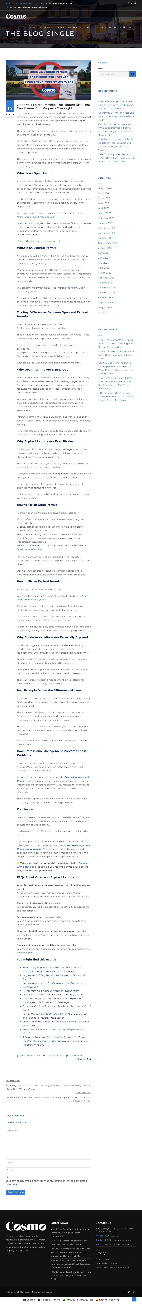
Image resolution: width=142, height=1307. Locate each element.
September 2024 (107, 302)
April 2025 (103, 267)
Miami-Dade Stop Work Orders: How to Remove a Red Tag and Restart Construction (115, 105)
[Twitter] (90, 1059)
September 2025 (107, 243)
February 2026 (106, 218)
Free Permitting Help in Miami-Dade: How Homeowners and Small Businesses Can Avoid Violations (70, 1264)
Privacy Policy (102, 1259)
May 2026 (103, 203)
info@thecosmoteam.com (118, 1240)
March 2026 (104, 213)
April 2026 (103, 208)
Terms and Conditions (106, 1263)
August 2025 (105, 248)
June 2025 (104, 258)
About (34, 27)
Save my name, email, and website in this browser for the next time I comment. (46, 1182)
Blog (100, 27)
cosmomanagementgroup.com (120, 1244)
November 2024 (107, 292)
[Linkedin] (131, 3)
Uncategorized (55, 1055)
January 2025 (105, 282)
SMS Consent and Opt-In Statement (113, 1267)
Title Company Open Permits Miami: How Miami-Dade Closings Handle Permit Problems (116, 158)
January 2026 (105, 223)
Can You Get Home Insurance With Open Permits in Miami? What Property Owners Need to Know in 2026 (70, 1252)
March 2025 (104, 272)
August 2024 (105, 307)
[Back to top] (134, 1299)
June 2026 (104, 198)
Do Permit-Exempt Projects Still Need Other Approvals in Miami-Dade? (116, 116)
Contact (113, 27)
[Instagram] (135, 3)
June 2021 (103, 312)
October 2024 (106, 297)
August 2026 (105, 188)
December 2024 (107, 287)
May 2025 (103, 263)
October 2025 (105, 238)
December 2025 (107, 228)
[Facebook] (128, 3)
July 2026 (103, 193)
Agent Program (68, 27)
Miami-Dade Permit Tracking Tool (35, 217)
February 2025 (106, 277)
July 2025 (103, 253)
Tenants (87, 27)
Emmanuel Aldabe (30, 1055)
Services (48, 27)
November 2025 (107, 233)
